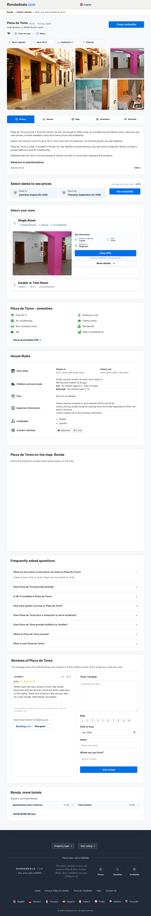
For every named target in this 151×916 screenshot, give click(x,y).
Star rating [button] (86, 846)
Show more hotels (24, 814)
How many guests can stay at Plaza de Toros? (38, 605)
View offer (105, 253)
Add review (108, 769)
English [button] (87, 4)
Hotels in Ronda (24, 12)
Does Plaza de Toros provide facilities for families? (40, 624)
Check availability (126, 24)
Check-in (23, 191)
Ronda (10, 12)
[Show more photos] (40, 79)
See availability (125, 191)
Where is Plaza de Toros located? (31, 634)
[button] (22, 33)
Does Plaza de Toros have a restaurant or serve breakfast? (45, 615)
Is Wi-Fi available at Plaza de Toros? (32, 596)
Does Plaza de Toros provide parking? (33, 586)
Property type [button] (61, 846)
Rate (82, 715)
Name (83, 739)
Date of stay (87, 726)
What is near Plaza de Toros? (29, 643)
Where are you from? (92, 752)
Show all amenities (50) (26, 340)
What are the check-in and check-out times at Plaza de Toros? (47, 572)
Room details (104, 263)
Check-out (72, 191)
